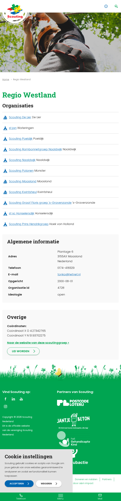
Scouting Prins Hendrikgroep (29, 224)
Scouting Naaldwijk (22, 160)
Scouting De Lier (20, 117)
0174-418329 (66, 268)
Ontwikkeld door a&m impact (76, 483)
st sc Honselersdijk (21, 213)
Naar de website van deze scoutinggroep (37, 343)
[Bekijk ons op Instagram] (5, 406)
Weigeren (46, 483)
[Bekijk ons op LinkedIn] (13, 398)
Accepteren (17, 483)
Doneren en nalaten (86, 479)
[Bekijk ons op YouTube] (21, 398)
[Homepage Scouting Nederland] (15, 11)
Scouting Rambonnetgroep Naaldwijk (35, 149)
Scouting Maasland (22, 181)
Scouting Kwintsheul (23, 192)
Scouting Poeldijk (20, 139)
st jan (13, 128)
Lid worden (20, 351)
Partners (107, 479)
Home (5, 79)
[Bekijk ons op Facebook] (5, 398)
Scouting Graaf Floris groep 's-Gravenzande (40, 203)
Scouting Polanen (21, 171)
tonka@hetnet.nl (69, 274)
